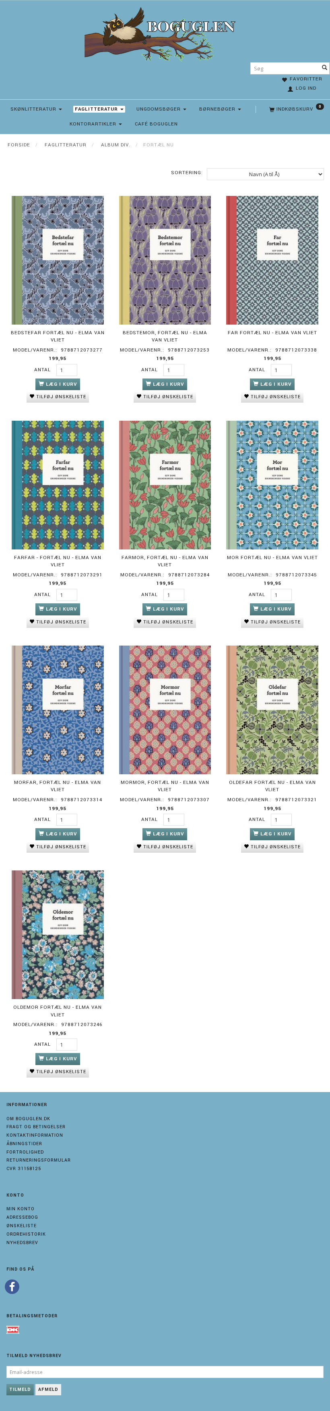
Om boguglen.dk (28, 1119)
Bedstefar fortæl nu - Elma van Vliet (58, 336)
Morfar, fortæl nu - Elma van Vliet (57, 786)
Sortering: (187, 172)
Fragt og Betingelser (36, 1127)
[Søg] (325, 68)
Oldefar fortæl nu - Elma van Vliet (272, 786)
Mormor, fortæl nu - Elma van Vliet (165, 786)
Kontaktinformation (34, 1135)
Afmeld (48, 1389)
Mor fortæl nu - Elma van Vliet (272, 557)
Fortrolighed (25, 1152)
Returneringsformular (38, 1160)
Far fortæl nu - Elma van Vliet (272, 332)
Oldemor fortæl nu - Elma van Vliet (57, 1011)
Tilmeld (20, 1389)
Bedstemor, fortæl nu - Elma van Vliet (165, 336)
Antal (43, 369)
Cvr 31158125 (23, 1169)
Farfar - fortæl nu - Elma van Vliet (57, 561)
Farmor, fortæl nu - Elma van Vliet (165, 561)
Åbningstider (24, 1144)
